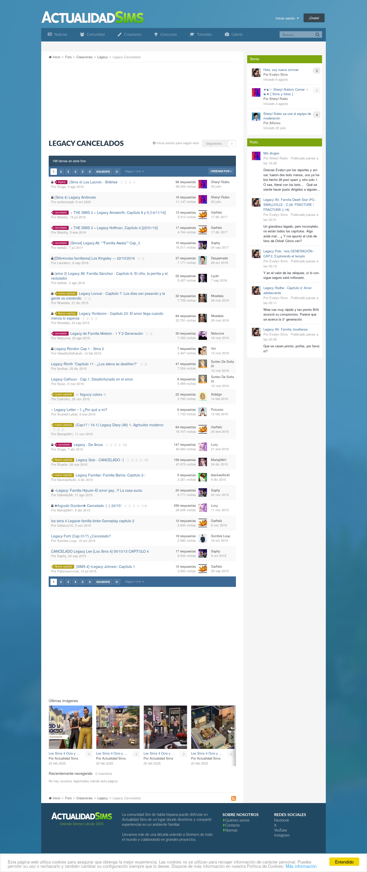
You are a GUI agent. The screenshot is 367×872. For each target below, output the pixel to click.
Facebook (281, 820)
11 (143, 506)
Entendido (344, 862)
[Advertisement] (142, 101)
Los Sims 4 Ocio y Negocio (65, 753)
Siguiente (103, 171)
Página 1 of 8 (133, 171)
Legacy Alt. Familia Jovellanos (285, 329)
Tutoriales (204, 34)
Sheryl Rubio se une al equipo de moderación (287, 115)
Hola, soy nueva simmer (281, 69)
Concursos (168, 34)
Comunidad (95, 34)
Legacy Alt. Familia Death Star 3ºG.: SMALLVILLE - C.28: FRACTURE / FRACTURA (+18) (289, 204)
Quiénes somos (237, 820)
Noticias (60, 34)
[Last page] (117, 171)
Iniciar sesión (286, 18)
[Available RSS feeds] (233, 798)
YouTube (280, 830)
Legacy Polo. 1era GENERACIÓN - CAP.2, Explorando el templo (288, 253)
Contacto (232, 825)
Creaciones (132, 34)
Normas (231, 830)
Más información (301, 866)
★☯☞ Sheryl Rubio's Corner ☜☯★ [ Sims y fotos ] (286, 91)
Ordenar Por (220, 171)
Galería (236, 34)
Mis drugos (271, 153)
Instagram (282, 835)
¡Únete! (314, 17)
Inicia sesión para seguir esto (178, 142)
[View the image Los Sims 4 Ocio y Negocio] (70, 727)
